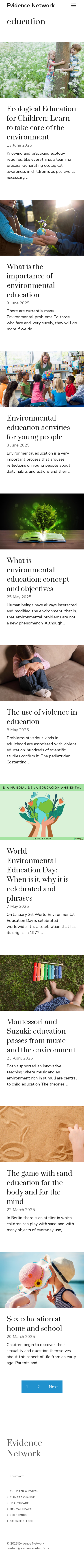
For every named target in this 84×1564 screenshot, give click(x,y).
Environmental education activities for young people (38, 428)
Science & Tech (21, 1521)
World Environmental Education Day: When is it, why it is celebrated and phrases (38, 875)
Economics (18, 1515)
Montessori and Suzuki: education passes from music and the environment (41, 1036)
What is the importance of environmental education (31, 281)
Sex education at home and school (34, 1324)
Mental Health (22, 1509)
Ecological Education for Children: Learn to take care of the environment (41, 123)
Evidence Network (31, 5)
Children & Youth (24, 1491)
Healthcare (19, 1503)
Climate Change (22, 1497)
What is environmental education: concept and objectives (38, 575)
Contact (17, 1476)
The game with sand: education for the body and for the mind (40, 1187)
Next (53, 1386)
